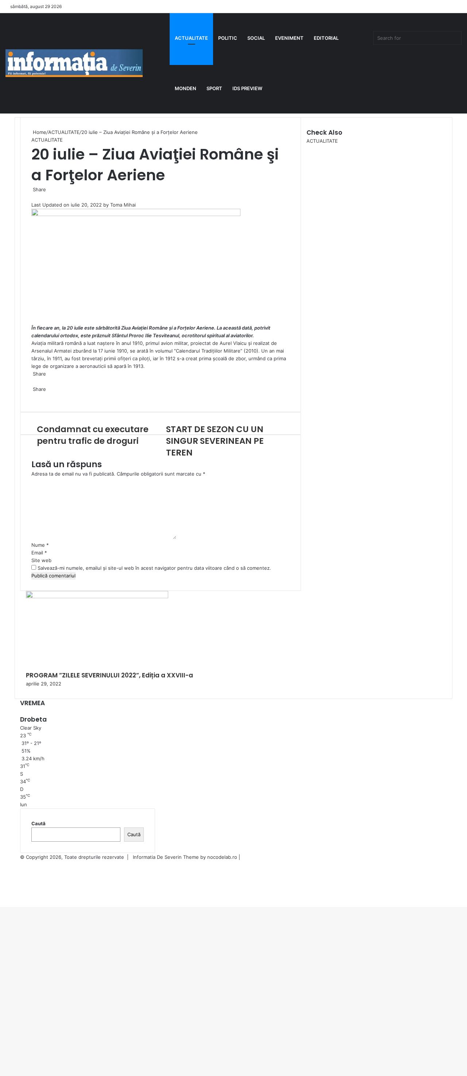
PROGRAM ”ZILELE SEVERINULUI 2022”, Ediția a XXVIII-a (110, 675)
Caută (38, 823)
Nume (40, 545)
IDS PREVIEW (247, 88)
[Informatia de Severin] (74, 63)
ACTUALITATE (191, 38)
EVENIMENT (289, 38)
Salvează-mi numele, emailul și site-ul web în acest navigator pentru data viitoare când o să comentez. (154, 568)
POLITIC (227, 38)
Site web (41, 560)
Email (39, 553)
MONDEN (185, 88)
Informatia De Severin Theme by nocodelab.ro (185, 857)
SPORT (214, 88)
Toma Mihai (123, 205)
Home (38, 132)
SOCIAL (256, 38)
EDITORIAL (326, 38)
